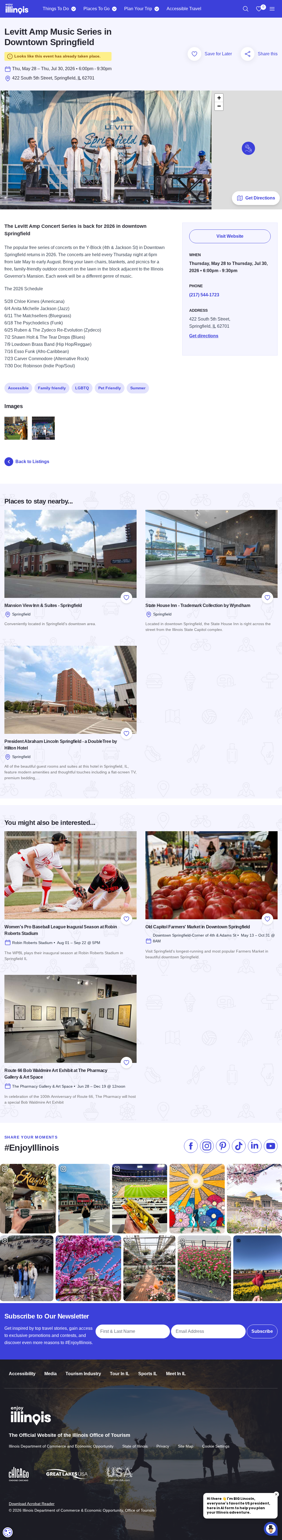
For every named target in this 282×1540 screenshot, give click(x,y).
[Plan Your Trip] (156, 9)
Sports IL (147, 1373)
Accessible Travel (184, 8)
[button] (248, 148)
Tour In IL (119, 1373)
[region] (245, 8)
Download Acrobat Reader (32, 1503)
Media (50, 1373)
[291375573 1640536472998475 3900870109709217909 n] (43, 428)
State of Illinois (135, 1446)
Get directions (203, 335)
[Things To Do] (73, 9)
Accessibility (22, 1373)
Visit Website (229, 236)
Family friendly (52, 388)
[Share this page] (247, 54)
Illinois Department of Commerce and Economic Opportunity (61, 1446)
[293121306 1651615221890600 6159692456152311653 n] (16, 428)
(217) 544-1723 (204, 294)
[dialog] (8, 1532)
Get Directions (260, 198)
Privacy (162, 1446)
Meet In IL (176, 1373)
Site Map (185, 1446)
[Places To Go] (114, 9)
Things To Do (56, 8)
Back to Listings (32, 461)
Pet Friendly (109, 388)
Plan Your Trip (138, 8)
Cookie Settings (215, 1446)
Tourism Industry (83, 1373)
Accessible (18, 388)
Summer (137, 388)
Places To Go (96, 8)
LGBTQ (82, 388)
